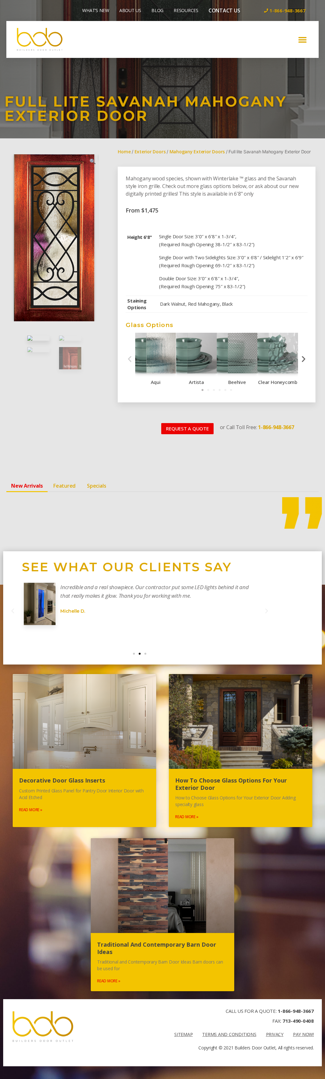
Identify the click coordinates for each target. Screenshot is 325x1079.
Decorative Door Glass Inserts (62, 780)
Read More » (30, 809)
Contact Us (224, 10)
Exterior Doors (150, 152)
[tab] (27, 486)
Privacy (274, 1034)
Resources (186, 10)
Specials (96, 485)
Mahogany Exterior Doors (197, 152)
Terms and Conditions (229, 1034)
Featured (64, 485)
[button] (302, 39)
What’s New (95, 10)
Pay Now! (303, 1034)
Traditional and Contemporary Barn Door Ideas (156, 948)
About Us (130, 10)
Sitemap (183, 1034)
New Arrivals (27, 485)
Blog (157, 10)
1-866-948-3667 (296, 1011)
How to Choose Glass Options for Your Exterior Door (231, 783)
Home (124, 152)
